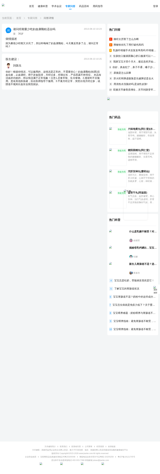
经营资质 (100, 446)
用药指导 (98, 6)
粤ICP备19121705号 (126, 457)
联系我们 (63, 446)
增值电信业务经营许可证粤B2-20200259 (96, 457)
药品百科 (84, 6)
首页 (31, 6)
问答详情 (49, 18)
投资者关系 (76, 446)
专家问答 (70, 6)
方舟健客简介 (50, 446)
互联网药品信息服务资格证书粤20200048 (57, 457)
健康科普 (43, 6)
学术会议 (57, 6)
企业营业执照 (30, 457)
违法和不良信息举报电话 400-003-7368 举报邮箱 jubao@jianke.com (80, 460)
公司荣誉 (88, 446)
